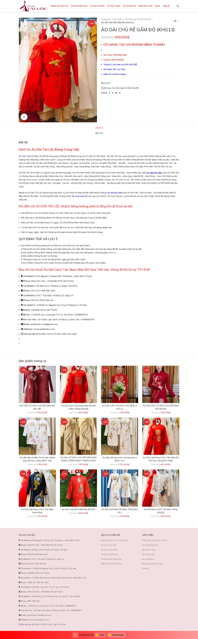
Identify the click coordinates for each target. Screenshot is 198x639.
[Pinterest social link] (116, 93)
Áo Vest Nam (148, 559)
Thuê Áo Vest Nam (109, 550)
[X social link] (112, 93)
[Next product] (178, 21)
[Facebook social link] (109, 93)
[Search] (178, 6)
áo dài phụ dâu (154, 172)
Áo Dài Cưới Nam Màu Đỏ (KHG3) (78, 509)
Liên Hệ (145, 568)
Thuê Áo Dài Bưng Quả (111, 559)
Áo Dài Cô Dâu (148, 550)
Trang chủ (106, 19)
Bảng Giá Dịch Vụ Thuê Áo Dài (114, 540)
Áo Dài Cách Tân (108, 545)
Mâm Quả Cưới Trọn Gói (111, 563)
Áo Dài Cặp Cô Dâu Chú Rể (138, 19)
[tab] (99, 132)
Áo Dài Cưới (24, 156)
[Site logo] (33, 5)
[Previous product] (172, 21)
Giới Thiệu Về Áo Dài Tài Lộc (154, 540)
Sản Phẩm (118, 19)
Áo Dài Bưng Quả (150, 545)
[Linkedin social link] (119, 93)
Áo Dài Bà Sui (148, 554)
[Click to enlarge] (24, 117)
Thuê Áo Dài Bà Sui (109, 554)
